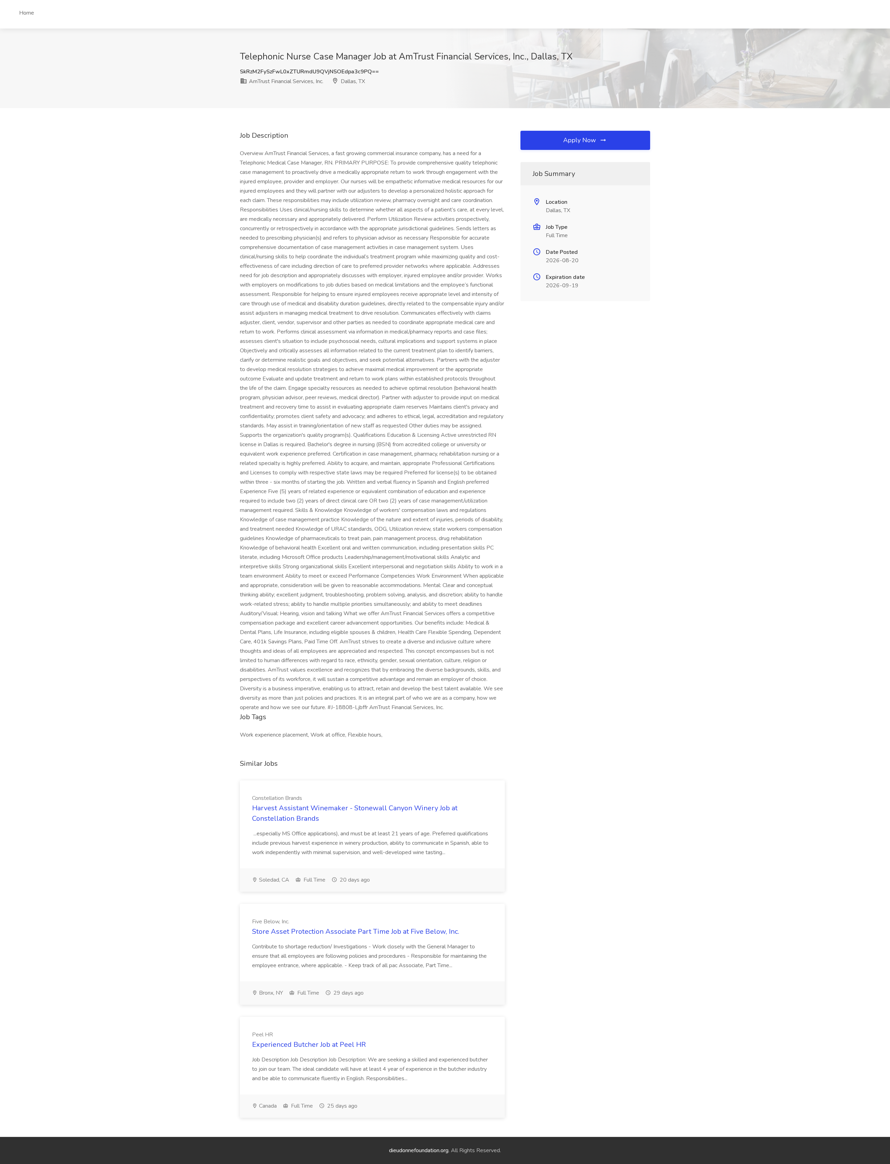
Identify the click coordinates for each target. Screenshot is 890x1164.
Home (26, 13)
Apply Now (580, 140)
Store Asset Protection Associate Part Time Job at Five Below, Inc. (355, 931)
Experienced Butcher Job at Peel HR (309, 1044)
